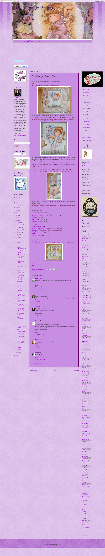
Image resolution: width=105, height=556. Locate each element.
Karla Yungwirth (86, 118)
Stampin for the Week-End (38, 214)
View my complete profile (20, 135)
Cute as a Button (85, 297)
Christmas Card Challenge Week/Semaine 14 (21, 335)
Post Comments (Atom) (41, 374)
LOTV (83, 355)
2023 (17, 197)
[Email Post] (47, 269)
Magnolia (84, 359)
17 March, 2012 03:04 (40, 315)
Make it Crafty (85, 365)
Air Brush (84, 234)
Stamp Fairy (85, 456)
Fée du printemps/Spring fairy (21, 266)
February (19, 347)
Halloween (84, 335)
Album (83, 236)
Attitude (19, 339)
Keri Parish (86, 121)
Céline (36, 321)
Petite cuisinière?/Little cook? (21, 326)
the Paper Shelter (86, 496)
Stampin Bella (85, 458)
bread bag (84, 256)
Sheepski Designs (86, 427)
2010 (17, 355)
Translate (19, 146)
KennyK (84, 347)
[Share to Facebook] (55, 269)
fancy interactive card (86, 321)
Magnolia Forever (86, 362)
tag (82, 480)
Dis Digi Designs (86, 303)
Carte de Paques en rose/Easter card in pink (21, 261)
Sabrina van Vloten (86, 140)
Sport (83, 452)
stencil (83, 465)
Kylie (36, 352)
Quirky (83, 406)
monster (84, 384)
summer (84, 470)
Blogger (59, 544)
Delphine (86, 105)
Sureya (83, 472)
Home (18, 41)
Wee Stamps (85, 525)
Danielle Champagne (40, 294)
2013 (17, 217)
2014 (17, 215)
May (18, 240)
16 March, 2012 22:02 (40, 301)
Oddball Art (85, 393)
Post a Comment (37, 363)
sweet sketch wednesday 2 (85, 474)
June (18, 237)
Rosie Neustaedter (86, 137)
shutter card (84, 431)
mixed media (85, 380)
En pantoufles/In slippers (20, 282)
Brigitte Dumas (86, 96)
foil (83, 328)
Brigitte (17, 97)
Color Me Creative (86, 281)
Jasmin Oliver (86, 111)
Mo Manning (85, 382)
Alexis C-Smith (86, 89)
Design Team (28, 41)
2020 (17, 205)
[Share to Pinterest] (57, 269)
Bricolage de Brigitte (35, 7)
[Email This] (50, 269)
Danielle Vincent (86, 99)
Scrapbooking (85, 423)
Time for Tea (85, 500)
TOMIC (33, 219)
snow (83, 444)
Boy (83, 254)
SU (83, 467)
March (18, 245)
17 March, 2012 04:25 (40, 334)
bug (83, 258)
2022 (17, 200)
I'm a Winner (42, 41)
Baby (83, 241)
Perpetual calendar (86, 398)
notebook (84, 391)
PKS (83, 401)
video (83, 513)
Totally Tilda (85, 504)
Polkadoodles (85, 404)
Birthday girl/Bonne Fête (21, 301)
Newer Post (33, 370)
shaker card (84, 425)
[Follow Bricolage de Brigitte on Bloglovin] (19, 62)
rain (83, 408)
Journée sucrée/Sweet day (21, 247)
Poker (18, 298)
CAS (83, 269)
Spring (83, 454)
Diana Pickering (86, 108)
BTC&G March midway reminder (21, 305)
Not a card (84, 389)
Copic (83, 287)
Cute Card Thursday (36, 221)
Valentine (84, 511)
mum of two (38, 278)
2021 (17, 202)
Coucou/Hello (20, 290)
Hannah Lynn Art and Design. (86, 338)
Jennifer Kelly (86, 115)
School (83, 421)
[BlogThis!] (52, 269)
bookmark (84, 249)
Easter (83, 311)
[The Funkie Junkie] (90, 216)
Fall (83, 316)
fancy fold (84, 318)
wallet (83, 516)
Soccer (18, 270)
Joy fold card (85, 344)
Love (83, 357)
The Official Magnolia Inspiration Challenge (84, 492)
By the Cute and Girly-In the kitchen (20, 342)
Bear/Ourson (85, 245)
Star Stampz (85, 463)
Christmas (84, 273)
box (83, 252)
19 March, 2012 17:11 (40, 360)
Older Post (75, 370)
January (19, 349)
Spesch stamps (85, 449)
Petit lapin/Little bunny (20, 314)
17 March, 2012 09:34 (40, 347)
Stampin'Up (84, 461)
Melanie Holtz (86, 127)
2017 (17, 210)
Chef (18, 322)
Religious (84, 410)
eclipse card (84, 314)
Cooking (84, 285)
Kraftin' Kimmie (86, 124)
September (19, 230)
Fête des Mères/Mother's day (21, 318)
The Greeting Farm (86, 487)
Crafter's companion (36, 212)
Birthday (84, 247)
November (19, 225)
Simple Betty (85, 433)
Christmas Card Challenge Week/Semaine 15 (21, 309)
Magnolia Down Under (37, 216)
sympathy (84, 478)
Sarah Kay (84, 415)
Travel (83, 507)
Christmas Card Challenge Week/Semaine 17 (21, 274)
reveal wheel (85, 413)
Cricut (83, 295)
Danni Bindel (87, 102)
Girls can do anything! (19, 278)
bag (83, 243)
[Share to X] (53, 269)
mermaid (84, 375)
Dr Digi (84, 307)
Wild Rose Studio (86, 527)
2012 (17, 220)
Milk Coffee (84, 378)
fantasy (83, 324)
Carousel (84, 267)
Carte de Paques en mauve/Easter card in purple (21, 256)
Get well (84, 331)
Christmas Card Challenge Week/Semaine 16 (21, 294)
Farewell (84, 326)
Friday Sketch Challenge (61, 242)
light (83, 353)
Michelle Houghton (86, 131)
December (19, 222)
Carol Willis (38, 339)
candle (83, 264)
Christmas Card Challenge (85, 276)
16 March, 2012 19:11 (40, 289)
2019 (17, 207)
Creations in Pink (86, 292)
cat (82, 271)
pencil (83, 396)
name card (84, 387)
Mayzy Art (84, 373)
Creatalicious (85, 289)
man (83, 367)
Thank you (84, 482)
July (18, 235)
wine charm (84, 530)
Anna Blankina (86, 92)
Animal (83, 238)
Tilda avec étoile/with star (21, 330)
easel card (84, 309)
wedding (84, 522)
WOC (83, 535)
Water (83, 518)
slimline (84, 441)
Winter (83, 533)
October (19, 227)
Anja (36, 306)
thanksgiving (85, 484)
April (18, 242)
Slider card (84, 439)
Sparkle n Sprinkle (86, 446)
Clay (83, 279)
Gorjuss (84, 333)
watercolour (85, 520)
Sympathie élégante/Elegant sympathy (21, 287)
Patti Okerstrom (86, 134)
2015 (17, 212)
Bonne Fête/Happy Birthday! (21, 251)
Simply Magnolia (36, 217)
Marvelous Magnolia (84, 370)
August (19, 232)
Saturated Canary (86, 417)
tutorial (83, 509)
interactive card (85, 341)
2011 (17, 353)
